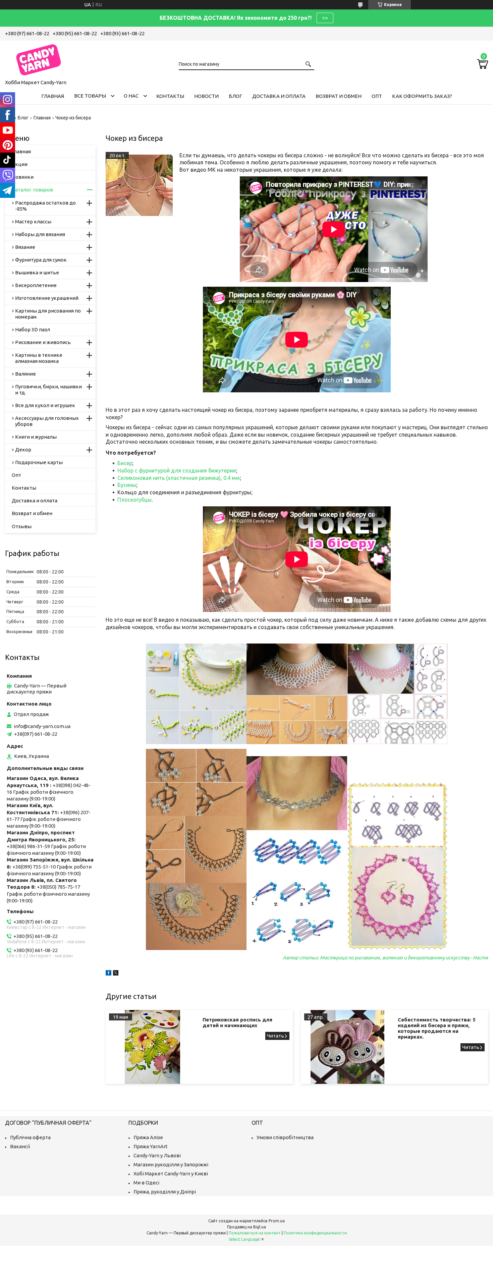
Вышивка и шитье (37, 272)
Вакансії (20, 1146)
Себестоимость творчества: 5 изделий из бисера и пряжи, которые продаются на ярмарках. (437, 1028)
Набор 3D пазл (32, 329)
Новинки (23, 177)
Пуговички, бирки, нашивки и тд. (48, 389)
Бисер (124, 463)
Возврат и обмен (339, 96)
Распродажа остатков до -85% (45, 206)
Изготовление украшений (46, 298)
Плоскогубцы (134, 500)
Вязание (25, 247)
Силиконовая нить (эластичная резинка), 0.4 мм (178, 478)
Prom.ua (277, 1221)
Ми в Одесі (146, 1182)
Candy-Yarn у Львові (157, 1155)
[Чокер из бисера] (139, 185)
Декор (23, 449)
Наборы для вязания (40, 234)
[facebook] (108, 974)
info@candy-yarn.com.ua (42, 726)
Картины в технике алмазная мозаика (38, 358)
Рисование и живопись (43, 342)
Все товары (90, 96)
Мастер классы (33, 221)
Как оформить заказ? (422, 96)
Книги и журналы (36, 437)
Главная (52, 96)
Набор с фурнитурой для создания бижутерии (176, 470)
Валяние (25, 374)
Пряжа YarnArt (150, 1146)
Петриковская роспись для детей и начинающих (237, 1022)
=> (325, 18)
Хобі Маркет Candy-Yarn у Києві (170, 1173)
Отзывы (22, 526)
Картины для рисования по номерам (48, 314)
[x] (115, 974)
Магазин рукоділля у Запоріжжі (170, 1164)
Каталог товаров (32, 189)
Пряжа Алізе (148, 1137)
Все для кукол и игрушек (45, 405)
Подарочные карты (39, 462)
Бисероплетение (36, 285)
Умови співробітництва (285, 1137)
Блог (235, 96)
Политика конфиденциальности (315, 1233)
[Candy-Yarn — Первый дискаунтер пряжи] (38, 59)
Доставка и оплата (279, 96)
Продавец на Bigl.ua (246, 1227)
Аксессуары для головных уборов (47, 421)
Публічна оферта (30, 1137)
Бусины (126, 485)
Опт (377, 96)
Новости (206, 96)
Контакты (170, 96)
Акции (20, 164)
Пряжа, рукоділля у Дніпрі (164, 1191)
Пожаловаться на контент (255, 1233)
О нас (131, 96)
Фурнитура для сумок (41, 260)
